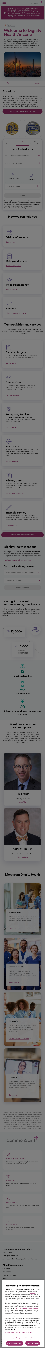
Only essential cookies (14, 1343)
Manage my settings (22, 1338)
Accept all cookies (32, 1343)
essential (32, 1293)
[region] (23, 1313)
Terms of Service (26, 1332)
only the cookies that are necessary (27, 1308)
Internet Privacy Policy (12, 1332)
